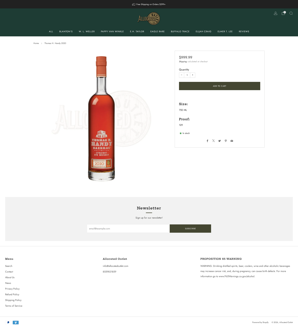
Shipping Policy (13, 300)
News (8, 283)
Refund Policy (12, 294)
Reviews (244, 31)
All (51, 31)
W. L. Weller (87, 31)
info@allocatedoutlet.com (115, 266)
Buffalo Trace (180, 31)
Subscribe (190, 228)
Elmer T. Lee (225, 31)
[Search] (291, 13)
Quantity (184, 70)
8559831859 (109, 271)
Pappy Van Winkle (112, 31)
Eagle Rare (157, 31)
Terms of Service (13, 305)
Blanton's (66, 31)
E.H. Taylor (137, 31)
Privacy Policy (12, 288)
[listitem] (149, 4)
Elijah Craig (203, 31)
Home (36, 43)
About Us (9, 277)
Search (8, 266)
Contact (9, 271)
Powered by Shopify (260, 322)
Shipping (183, 61)
